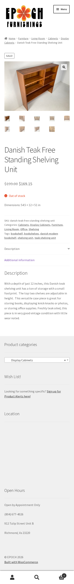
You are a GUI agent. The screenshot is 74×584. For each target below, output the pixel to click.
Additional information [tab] (19, 260)
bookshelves (31, 233)
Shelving (34, 229)
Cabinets (53, 38)
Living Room (38, 38)
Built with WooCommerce (21, 562)
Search (37, 577)
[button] (64, 67)
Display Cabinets (40, 225)
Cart (57, 574)
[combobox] (37, 360)
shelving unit (25, 238)
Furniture (23, 38)
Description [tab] (12, 249)
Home (12, 38)
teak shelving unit (45, 238)
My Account (12, 577)
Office (23, 229)
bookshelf (17, 233)
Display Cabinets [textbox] (36, 360)
